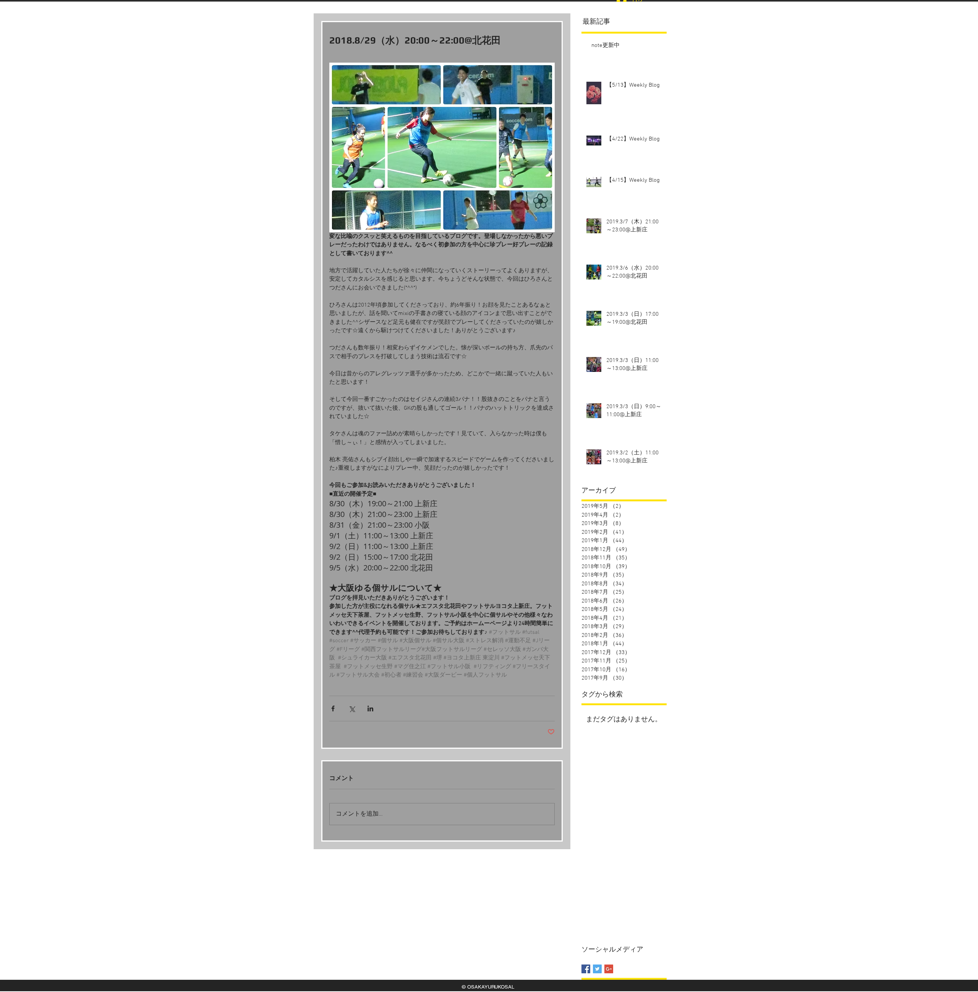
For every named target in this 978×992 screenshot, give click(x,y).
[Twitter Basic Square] (597, 969)
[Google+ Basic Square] (608, 969)
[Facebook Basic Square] (585, 969)
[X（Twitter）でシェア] (351, 708)
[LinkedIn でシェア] (370, 708)
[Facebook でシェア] (333, 708)
